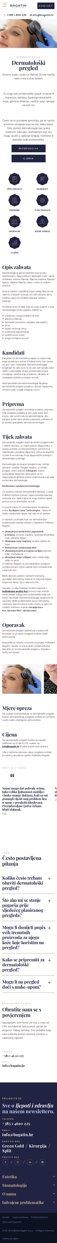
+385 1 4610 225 (16, 15)
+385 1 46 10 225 (13, 1055)
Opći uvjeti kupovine (12, 1222)
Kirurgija (38, 1145)
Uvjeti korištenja (20, 1217)
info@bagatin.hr (43, 15)
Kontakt (5, 1217)
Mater (16, 1238)
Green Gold (13, 1145)
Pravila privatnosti (39, 1217)
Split (6, 1150)
